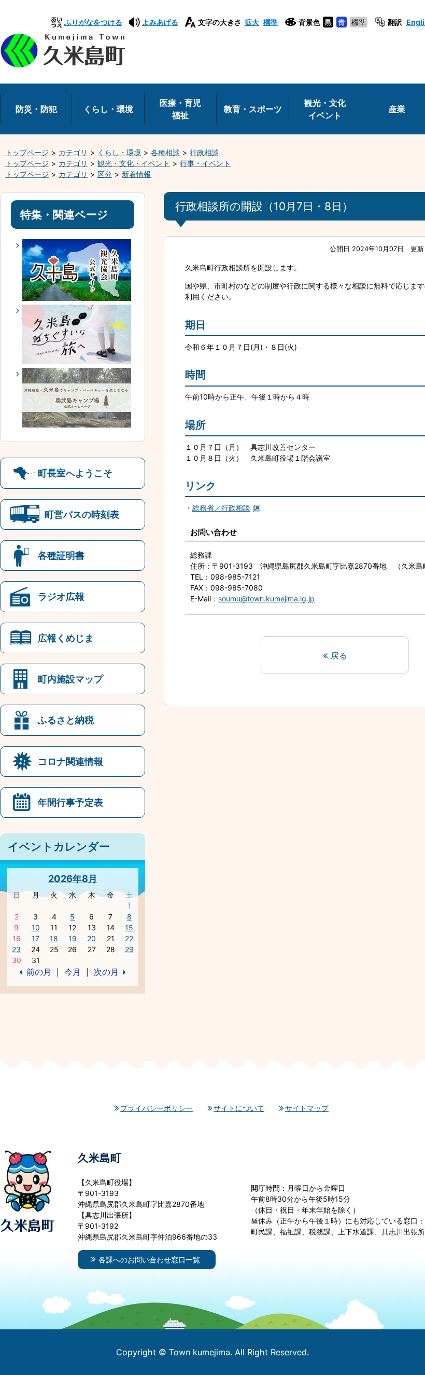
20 (91, 938)
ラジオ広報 (61, 596)
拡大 (252, 22)
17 (35, 938)
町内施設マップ (70, 678)
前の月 (38, 972)
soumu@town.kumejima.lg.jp (266, 598)
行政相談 (204, 152)
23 (16, 949)
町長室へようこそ (75, 472)
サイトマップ (307, 1108)
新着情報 (136, 174)
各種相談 (165, 152)
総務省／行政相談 (221, 507)
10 (36, 927)
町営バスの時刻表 (82, 514)
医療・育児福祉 (180, 109)
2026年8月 (72, 878)
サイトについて (239, 1108)
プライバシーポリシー (156, 1108)
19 (72, 938)
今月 (72, 972)
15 (129, 927)
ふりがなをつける (93, 22)
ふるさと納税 (66, 719)
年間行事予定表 (70, 802)
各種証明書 (61, 555)
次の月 (106, 972)
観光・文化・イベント (133, 163)
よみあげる (160, 22)
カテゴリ (73, 152)
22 (129, 938)
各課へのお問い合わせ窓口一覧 (149, 1259)
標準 (270, 22)
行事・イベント (205, 163)
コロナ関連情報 (70, 761)
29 (129, 949)
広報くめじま (66, 637)
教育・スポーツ (253, 109)
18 (54, 938)
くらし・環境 (108, 109)
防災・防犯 (36, 109)
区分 (104, 174)
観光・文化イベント (325, 109)
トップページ (27, 152)
